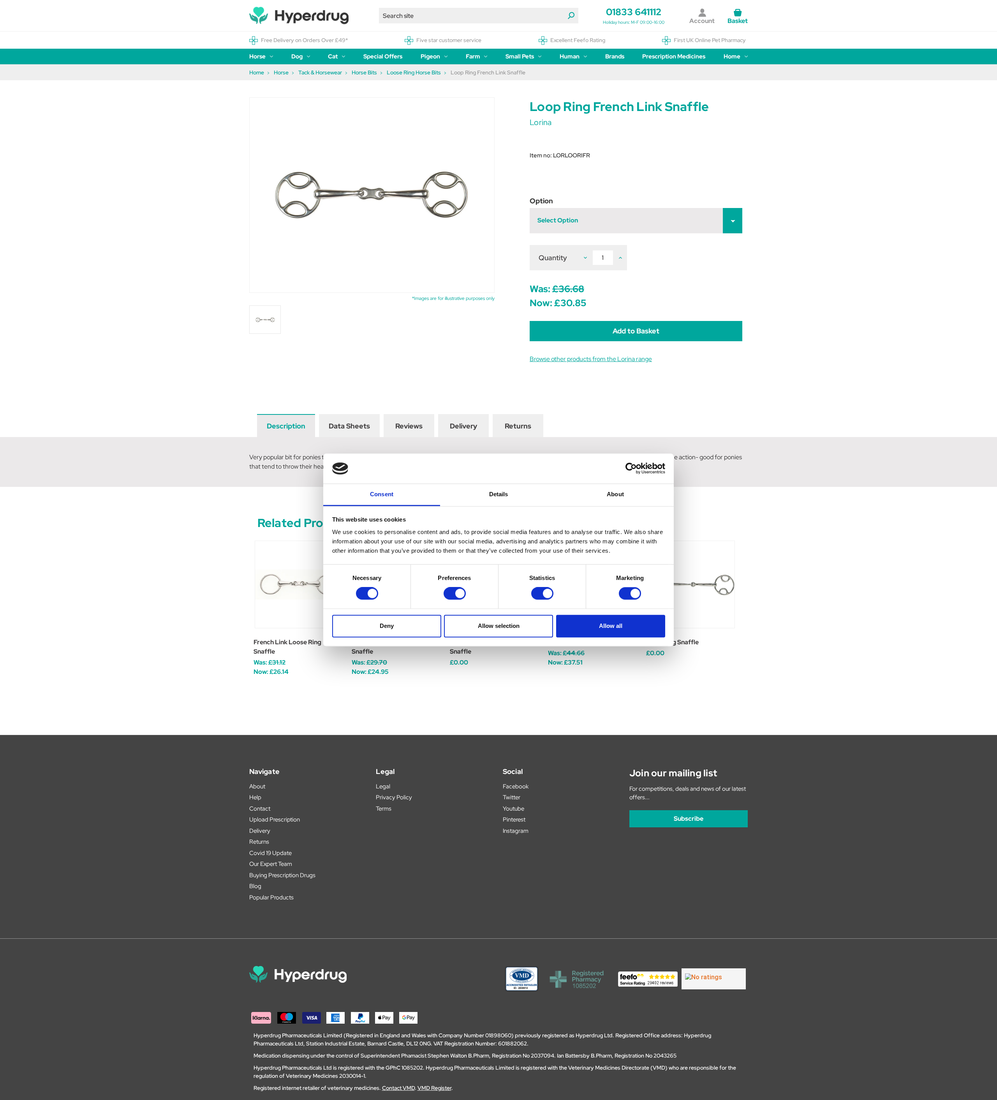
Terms (383, 809)
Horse (257, 56)
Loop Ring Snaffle (672, 642)
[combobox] (478, 15)
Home (732, 56)
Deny (387, 625)
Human (570, 56)
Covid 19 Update (270, 853)
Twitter (511, 797)
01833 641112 (633, 12)
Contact (259, 809)
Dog (297, 56)
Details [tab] (498, 494)
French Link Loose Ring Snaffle (287, 647)
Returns (518, 425)
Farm (473, 56)
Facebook (515, 786)
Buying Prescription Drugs (282, 875)
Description (286, 425)
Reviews (409, 425)
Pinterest (514, 819)
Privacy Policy (394, 797)
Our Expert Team (270, 864)
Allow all (610, 625)
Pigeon (430, 56)
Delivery (463, 425)
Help (255, 797)
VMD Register (434, 1087)
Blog (255, 886)
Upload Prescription (274, 819)
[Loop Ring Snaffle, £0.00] (691, 584)
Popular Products (271, 897)
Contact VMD (398, 1087)
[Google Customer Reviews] (714, 978)
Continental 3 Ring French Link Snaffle (494, 647)
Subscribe (688, 818)
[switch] (455, 593)
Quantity (553, 257)
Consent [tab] (381, 494)
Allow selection (499, 625)
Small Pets (520, 56)
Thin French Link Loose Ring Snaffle (392, 647)
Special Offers (382, 56)
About (257, 786)
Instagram (515, 831)
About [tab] (615, 494)
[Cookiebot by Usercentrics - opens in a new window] (631, 468)
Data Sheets (349, 425)
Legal (383, 786)
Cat (333, 56)
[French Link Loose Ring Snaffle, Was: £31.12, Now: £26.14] (298, 584)
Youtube (513, 809)
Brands (614, 56)
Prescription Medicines (673, 56)
